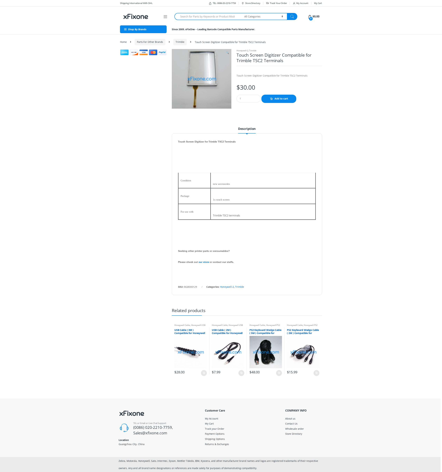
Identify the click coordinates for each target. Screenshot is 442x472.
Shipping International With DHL (136, 3)
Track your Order (214, 428)
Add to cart (281, 98)
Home (123, 42)
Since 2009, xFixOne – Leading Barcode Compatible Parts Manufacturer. (213, 29)
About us (290, 418)
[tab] (247, 130)
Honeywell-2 (242, 50)
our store (204, 262)
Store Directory (252, 3)
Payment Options (214, 433)
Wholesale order (294, 428)
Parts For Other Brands (150, 42)
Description (247, 129)
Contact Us (291, 423)
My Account (302, 3)
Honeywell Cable (182, 325)
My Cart (318, 3)
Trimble (180, 42)
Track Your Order (278, 3)
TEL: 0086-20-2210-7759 (224, 3)
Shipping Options (215, 439)
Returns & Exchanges (217, 444)
